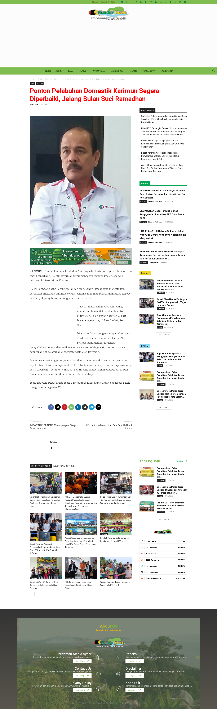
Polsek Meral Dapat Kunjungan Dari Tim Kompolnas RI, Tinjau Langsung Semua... (172, 302)
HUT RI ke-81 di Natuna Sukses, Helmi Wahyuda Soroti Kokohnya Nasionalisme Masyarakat (163, 235)
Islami (133, 71)
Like (183, 541)
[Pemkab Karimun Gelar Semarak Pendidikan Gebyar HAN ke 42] (116, 524)
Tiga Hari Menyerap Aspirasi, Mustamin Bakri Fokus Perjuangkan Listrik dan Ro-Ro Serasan (163, 194)
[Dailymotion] (122, 2)
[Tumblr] (170, 2)
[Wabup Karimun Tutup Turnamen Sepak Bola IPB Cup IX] (116, 568)
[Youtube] (185, 2)
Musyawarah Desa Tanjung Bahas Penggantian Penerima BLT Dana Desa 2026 (162, 214)
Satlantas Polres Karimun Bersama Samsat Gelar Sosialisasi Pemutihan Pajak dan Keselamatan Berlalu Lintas (164, 119)
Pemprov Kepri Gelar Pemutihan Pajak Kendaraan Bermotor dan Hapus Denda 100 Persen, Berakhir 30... (162, 255)
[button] (213, 71)
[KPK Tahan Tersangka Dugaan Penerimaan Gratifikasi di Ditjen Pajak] (81, 568)
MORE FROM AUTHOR (63, 466)
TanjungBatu (150, 461)
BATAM (144, 346)
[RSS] (156, 2)
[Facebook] (126, 2)
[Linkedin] (146, 2)
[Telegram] (92, 407)
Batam (33, 540)
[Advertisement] (108, 45)
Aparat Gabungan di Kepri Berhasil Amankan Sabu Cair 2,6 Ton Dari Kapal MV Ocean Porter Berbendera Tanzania (162, 168)
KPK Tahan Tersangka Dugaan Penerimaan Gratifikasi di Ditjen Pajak (79, 585)
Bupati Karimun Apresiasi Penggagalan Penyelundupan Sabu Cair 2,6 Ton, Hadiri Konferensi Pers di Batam (160, 156)
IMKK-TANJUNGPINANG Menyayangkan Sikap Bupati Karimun (53, 427)
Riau (70, 71)
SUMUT (83, 71)
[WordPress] (180, 2)
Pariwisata (167, 71)
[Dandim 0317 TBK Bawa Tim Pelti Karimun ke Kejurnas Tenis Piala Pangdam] (46, 568)
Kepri (59, 71)
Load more (162, 334)
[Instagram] (141, 2)
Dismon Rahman (155, 201)
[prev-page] (31, 594)
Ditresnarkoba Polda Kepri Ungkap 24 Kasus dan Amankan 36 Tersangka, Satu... (172, 490)
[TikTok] (165, 2)
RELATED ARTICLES (40, 466)
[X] (175, 2)
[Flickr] (131, 2)
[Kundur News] (108, 14)
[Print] (85, 407)
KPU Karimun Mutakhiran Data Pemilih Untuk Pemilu (109, 427)
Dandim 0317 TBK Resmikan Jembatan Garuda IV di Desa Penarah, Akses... (170, 506)
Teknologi (117, 71)
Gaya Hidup (149, 71)
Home (48, 71)
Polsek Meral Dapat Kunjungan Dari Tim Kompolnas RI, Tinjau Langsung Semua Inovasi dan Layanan (115, 499)
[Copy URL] (98, 407)
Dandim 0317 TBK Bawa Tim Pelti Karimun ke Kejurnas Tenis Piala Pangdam (44, 585)
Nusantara (99, 71)
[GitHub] (136, 2)
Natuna (144, 183)
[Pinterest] (151, 2)
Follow (181, 547)
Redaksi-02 (154, 262)
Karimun (48, 79)
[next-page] (36, 594)
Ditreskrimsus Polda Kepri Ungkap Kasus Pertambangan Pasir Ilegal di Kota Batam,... (171, 394)
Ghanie (35, 105)
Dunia (68, 534)
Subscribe (180, 578)
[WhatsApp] (71, 407)
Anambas (143, 263)
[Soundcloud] (161, 2)
